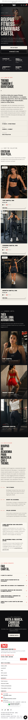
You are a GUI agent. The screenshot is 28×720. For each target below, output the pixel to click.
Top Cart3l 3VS (8, 200)
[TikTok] (5, 710)
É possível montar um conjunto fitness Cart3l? (11, 591)
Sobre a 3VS (4, 665)
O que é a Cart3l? (7, 575)
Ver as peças (14, 47)
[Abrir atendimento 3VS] (25, 717)
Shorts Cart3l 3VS (9, 290)
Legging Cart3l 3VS (10, 245)
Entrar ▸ (23, 659)
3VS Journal (4, 672)
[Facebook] (11, 710)
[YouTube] (8, 710)
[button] (26, 5)
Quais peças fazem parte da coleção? (10, 580)
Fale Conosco (4, 681)
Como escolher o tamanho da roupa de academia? (10, 596)
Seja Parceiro (4, 675)
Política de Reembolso (6, 685)
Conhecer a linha (14, 51)
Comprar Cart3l (14, 635)
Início (2, 12)
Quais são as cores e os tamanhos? (12, 585)
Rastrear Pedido (5, 683)
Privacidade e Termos (6, 688)
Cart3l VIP (3, 668)
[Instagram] (2, 710)
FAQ (2, 670)
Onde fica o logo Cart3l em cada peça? (12, 602)
